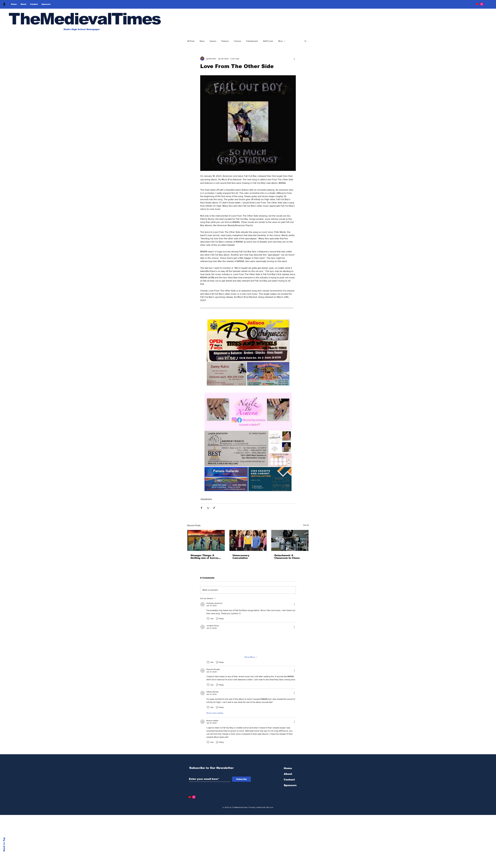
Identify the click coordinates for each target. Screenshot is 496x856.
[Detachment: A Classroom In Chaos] (290, 540)
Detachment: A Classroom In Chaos (287, 556)
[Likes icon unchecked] (208, 618)
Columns (237, 41)
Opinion (213, 41)
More (280, 41)
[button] (305, 41)
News (202, 41)
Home (288, 794)
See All (306, 525)
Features (225, 41)
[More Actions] (294, 604)
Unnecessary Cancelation (241, 556)
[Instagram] (481, 4)
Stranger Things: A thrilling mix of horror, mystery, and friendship (205, 556)
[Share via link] (214, 508)
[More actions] (294, 58)
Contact (289, 805)
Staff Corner (268, 41)
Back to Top (4, 844)
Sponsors (290, 811)
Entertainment (252, 41)
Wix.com (269, 833)
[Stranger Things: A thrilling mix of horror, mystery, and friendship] (206, 540)
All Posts (191, 41)
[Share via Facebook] (201, 508)
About (288, 800)
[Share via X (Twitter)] (208, 508)
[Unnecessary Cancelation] (248, 540)
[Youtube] (477, 4)
